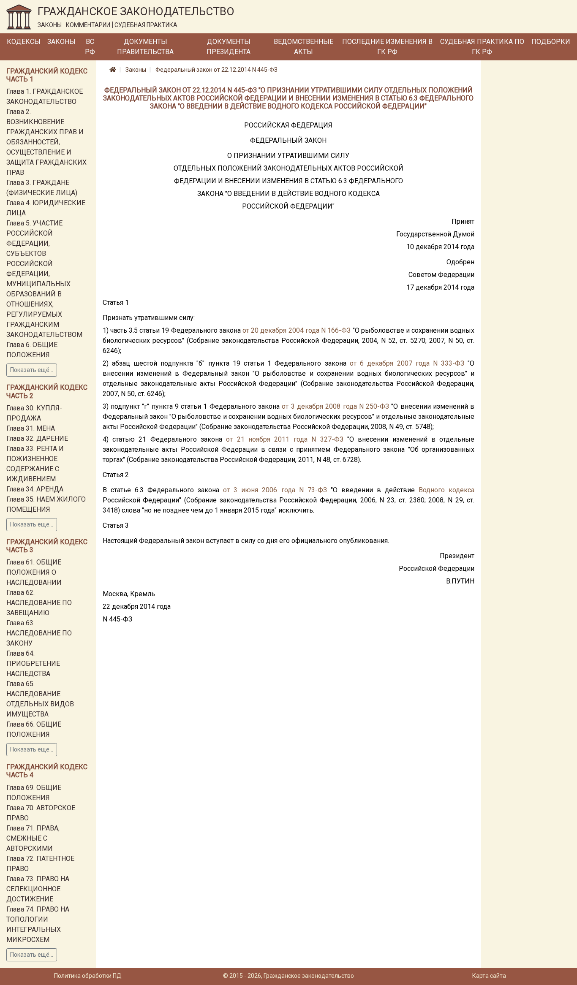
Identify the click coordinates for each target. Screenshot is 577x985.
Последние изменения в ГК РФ (387, 47)
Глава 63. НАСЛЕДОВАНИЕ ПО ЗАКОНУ (39, 633)
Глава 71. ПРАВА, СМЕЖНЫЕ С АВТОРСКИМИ (33, 838)
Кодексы (24, 42)
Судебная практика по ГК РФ (482, 47)
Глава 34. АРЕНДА (34, 489)
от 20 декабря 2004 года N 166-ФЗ (296, 330)
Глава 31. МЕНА (30, 428)
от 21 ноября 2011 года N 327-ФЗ (284, 439)
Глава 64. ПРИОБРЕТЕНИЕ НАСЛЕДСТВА (33, 663)
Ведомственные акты (303, 47)
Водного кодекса (446, 490)
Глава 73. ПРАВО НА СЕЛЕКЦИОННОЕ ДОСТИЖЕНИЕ (37, 889)
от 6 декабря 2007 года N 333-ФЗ (407, 363)
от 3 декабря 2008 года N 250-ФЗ (335, 406)
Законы (61, 42)
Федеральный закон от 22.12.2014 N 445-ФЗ (216, 69)
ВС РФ (90, 47)
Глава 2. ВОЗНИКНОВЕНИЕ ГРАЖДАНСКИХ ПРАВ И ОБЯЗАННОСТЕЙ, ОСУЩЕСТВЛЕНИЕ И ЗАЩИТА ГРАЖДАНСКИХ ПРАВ (46, 142)
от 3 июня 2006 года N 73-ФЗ (275, 490)
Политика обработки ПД (88, 975)
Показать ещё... (31, 369)
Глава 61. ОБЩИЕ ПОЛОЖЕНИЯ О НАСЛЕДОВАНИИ (34, 572)
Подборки (550, 42)
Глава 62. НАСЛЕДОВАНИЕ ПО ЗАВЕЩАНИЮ (39, 603)
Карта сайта (489, 975)
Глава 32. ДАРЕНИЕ (37, 438)
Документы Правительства (145, 47)
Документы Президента (228, 47)
